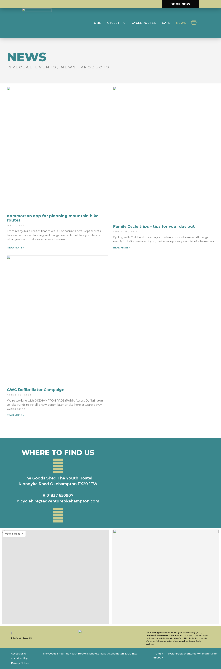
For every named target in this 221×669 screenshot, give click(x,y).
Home (96, 23)
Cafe (166, 23)
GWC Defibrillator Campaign (36, 389)
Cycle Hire (116, 23)
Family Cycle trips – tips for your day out (154, 226)
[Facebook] (193, 22)
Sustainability (19, 658)
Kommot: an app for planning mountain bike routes (52, 218)
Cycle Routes (144, 23)
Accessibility (18, 653)
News (181, 23)
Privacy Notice (20, 663)
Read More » (15, 247)
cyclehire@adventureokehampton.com (192, 653)
